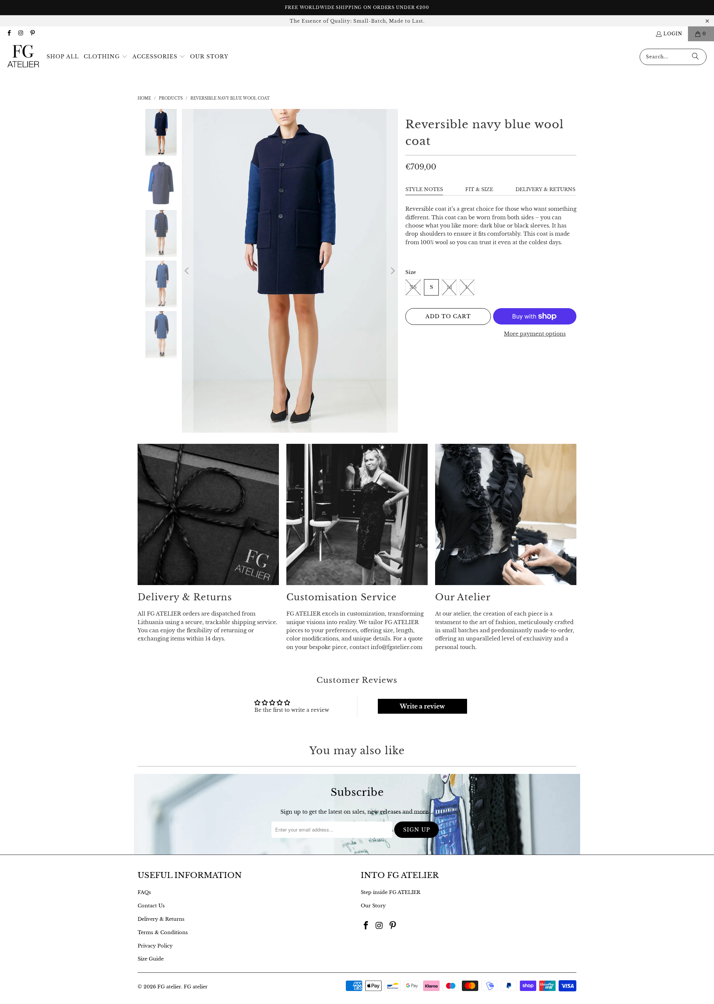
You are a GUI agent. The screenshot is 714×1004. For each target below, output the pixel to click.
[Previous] (187, 271)
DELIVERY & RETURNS (545, 189)
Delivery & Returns (161, 919)
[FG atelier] (23, 56)
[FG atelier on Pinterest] (32, 33)
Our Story (373, 906)
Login (672, 33)
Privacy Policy (155, 946)
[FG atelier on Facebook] (9, 33)
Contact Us (151, 906)
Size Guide (151, 959)
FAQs (144, 892)
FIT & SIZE (479, 189)
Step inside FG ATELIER (390, 892)
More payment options (535, 333)
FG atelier (169, 987)
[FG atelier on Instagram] (20, 33)
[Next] (392, 271)
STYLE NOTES (424, 189)
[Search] (695, 57)
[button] (106, 57)
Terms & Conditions (163, 932)
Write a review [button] (422, 706)
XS (413, 287)
